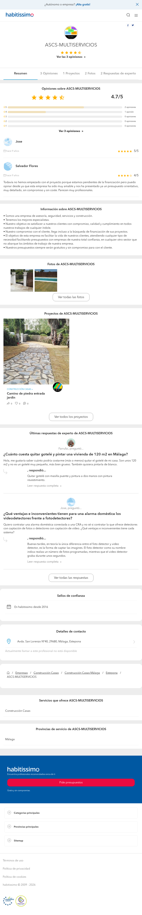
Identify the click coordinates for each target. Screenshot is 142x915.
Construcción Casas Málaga (82, 673)
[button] (71, 813)
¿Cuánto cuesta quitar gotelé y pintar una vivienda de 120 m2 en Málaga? (65, 454)
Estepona (112, 673)
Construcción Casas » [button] (20, 389)
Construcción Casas (46, 673)
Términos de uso (13, 860)
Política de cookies (14, 877)
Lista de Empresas (16, 849)
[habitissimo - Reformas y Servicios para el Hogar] (16, 15)
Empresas (21, 673)
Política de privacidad (16, 868)
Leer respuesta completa (43, 486)
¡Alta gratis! (83, 4)
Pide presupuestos (71, 909)
